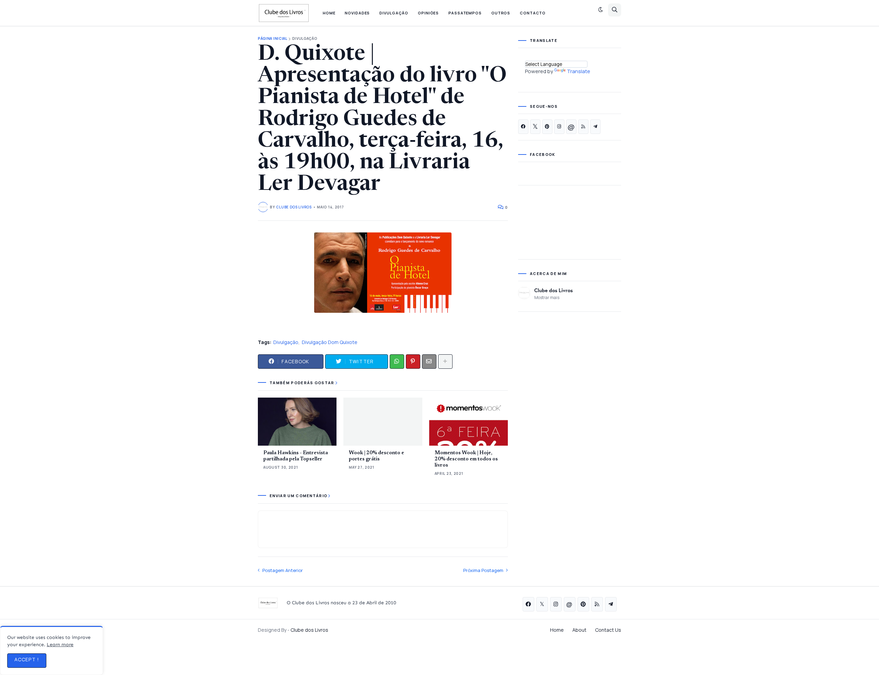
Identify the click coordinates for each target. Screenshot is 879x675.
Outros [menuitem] (500, 12)
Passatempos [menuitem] (465, 12)
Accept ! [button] (26, 659)
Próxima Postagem (483, 570)
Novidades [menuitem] (357, 12)
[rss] (583, 126)
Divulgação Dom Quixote (329, 342)
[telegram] (595, 126)
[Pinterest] (413, 361)
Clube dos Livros (553, 290)
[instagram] (559, 126)
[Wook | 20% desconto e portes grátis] (382, 422)
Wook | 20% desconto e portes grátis (376, 456)
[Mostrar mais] (445, 361)
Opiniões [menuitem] (428, 12)
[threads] (571, 126)
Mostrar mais (546, 297)
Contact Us (608, 630)
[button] (600, 9)
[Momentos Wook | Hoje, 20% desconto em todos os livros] (468, 422)
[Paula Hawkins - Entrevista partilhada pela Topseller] (297, 422)
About (579, 630)
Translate (578, 71)
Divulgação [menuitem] (393, 12)
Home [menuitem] (329, 12)
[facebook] (523, 126)
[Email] (429, 361)
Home (557, 630)
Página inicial (272, 39)
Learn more (60, 645)
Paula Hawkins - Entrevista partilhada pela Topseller (295, 456)
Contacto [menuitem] (533, 12)
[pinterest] (547, 126)
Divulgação (305, 39)
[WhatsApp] (397, 361)
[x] (535, 126)
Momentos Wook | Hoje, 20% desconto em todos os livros (466, 459)
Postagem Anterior (282, 570)
